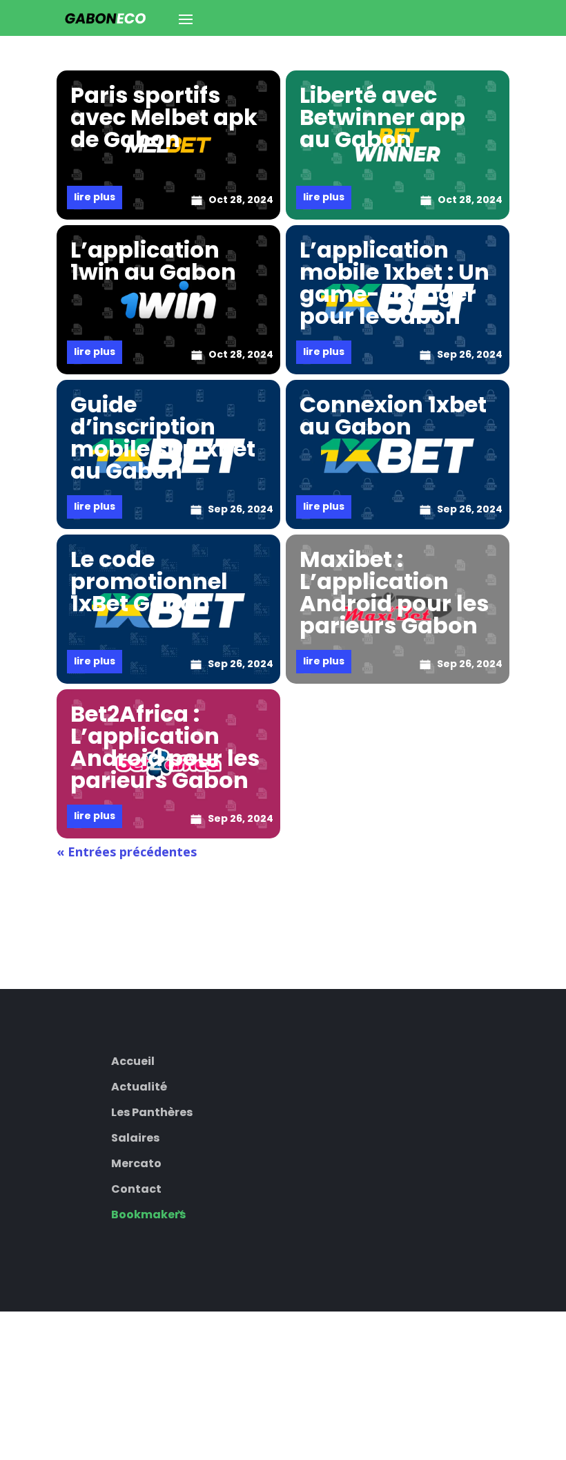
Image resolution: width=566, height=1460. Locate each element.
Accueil (133, 1059)
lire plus (94, 197)
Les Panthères (152, 1110)
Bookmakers (148, 1213)
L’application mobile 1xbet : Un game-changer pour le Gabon (394, 283)
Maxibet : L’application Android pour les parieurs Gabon (394, 592)
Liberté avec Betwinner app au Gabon (382, 117)
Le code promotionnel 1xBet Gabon (149, 581)
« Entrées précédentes (127, 851)
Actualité (139, 1085)
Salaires (135, 1136)
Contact (136, 1187)
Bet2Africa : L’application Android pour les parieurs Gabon (165, 747)
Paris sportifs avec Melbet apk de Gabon (163, 117)
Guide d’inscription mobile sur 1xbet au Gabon (162, 437)
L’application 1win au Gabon (153, 260)
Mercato (136, 1162)
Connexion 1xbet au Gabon (393, 415)
